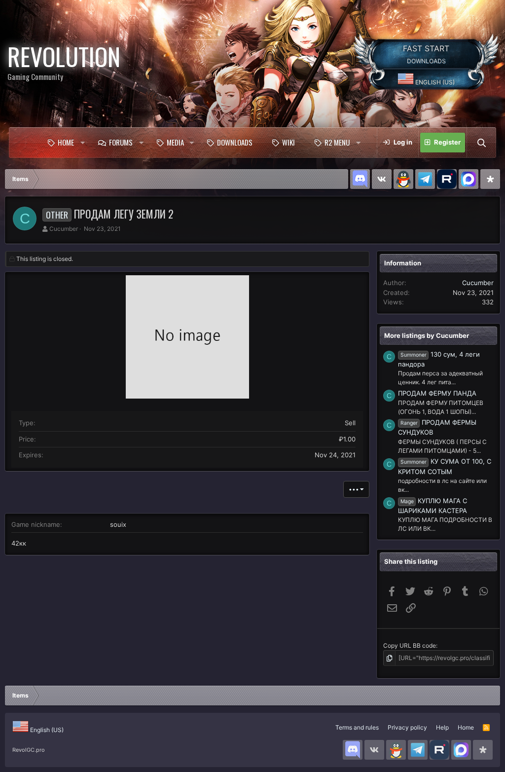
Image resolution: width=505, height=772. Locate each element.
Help (442, 727)
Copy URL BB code (409, 645)
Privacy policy (407, 727)
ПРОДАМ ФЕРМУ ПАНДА (437, 393)
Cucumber (63, 228)
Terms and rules (357, 727)
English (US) (434, 82)
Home (66, 142)
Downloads (234, 142)
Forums (121, 142)
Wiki (288, 142)
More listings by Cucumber (426, 335)
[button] (82, 142)
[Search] (481, 142)
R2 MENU (337, 142)
